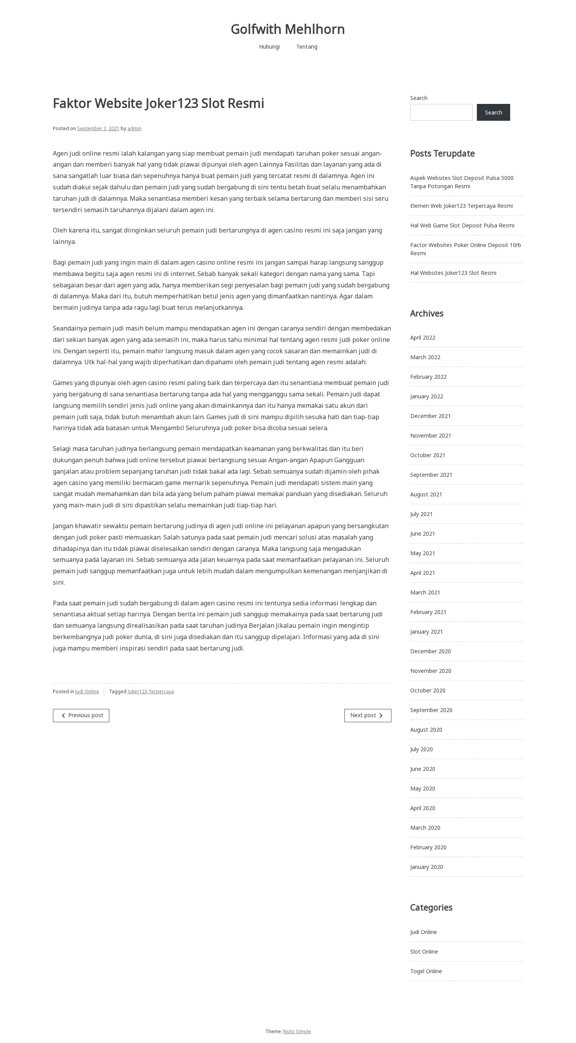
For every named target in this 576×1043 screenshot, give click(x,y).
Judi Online (87, 691)
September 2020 (431, 710)
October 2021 (428, 455)
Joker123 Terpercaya (151, 691)
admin (134, 128)
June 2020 (422, 768)
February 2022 (428, 376)
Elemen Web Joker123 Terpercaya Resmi (461, 205)
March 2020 (425, 827)
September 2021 (431, 474)
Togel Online (426, 971)
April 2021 (422, 572)
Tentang (306, 46)
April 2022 (422, 337)
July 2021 (421, 514)
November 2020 (430, 670)
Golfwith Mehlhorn (288, 28)
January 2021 (426, 631)
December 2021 (430, 416)
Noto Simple (297, 1031)
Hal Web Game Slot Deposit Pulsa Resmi (462, 225)
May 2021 (422, 553)
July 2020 (421, 749)
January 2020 (426, 866)
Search (418, 98)
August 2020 (426, 729)
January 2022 (426, 396)
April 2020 (422, 808)
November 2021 (430, 435)
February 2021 (428, 612)
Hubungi (269, 46)
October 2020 (428, 690)
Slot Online (424, 951)
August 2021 (426, 494)
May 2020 (422, 788)
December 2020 (430, 651)
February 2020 (428, 847)
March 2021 (425, 592)
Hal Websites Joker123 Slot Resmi (453, 272)
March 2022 (425, 357)
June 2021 (422, 533)
